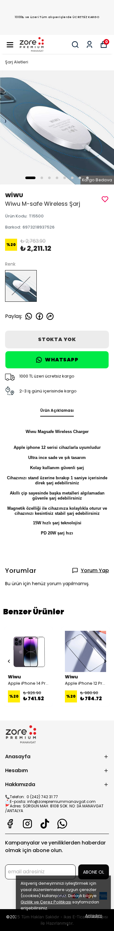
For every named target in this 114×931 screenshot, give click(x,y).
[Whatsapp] (62, 824)
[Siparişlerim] (89, 44)
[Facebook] (10, 824)
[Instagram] (27, 824)
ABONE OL (93, 872)
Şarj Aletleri (16, 62)
